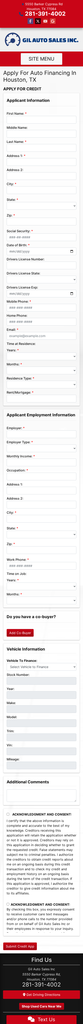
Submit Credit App (20, 946)
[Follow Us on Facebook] (30, 21)
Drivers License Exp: (22, 287)
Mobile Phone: (18, 301)
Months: (13, 364)
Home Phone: (17, 315)
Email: (11, 330)
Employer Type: (18, 442)
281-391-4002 (45, 13)
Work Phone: (16, 560)
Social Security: (18, 231)
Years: (11, 350)
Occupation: (16, 470)
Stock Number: (18, 675)
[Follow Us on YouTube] (45, 21)
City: (10, 184)
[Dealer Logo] (41, 39)
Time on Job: (17, 574)
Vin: (10, 745)
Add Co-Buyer (20, 633)
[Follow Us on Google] (53, 21)
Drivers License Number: (26, 259)
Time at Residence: (21, 344)
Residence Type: (19, 378)
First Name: (15, 113)
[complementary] (71, 1012)
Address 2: (15, 170)
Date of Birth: (17, 245)
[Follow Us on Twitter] (38, 21)
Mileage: (13, 759)
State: (11, 200)
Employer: (14, 428)
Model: (12, 717)
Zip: (9, 215)
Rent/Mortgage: (19, 392)
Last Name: (15, 142)
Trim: (10, 731)
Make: (11, 703)
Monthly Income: (19, 456)
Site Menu (41, 59)
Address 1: (15, 156)
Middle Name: (17, 128)
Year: (11, 689)
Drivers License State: (23, 273)
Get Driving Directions (42, 995)
